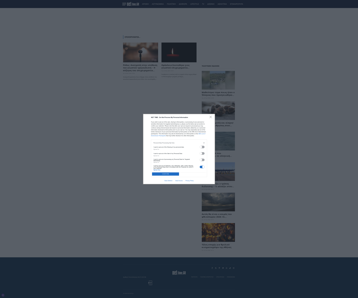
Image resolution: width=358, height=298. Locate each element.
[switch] (202, 147)
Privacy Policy (190, 180)
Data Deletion (168, 180)
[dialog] (179, 149)
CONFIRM (165, 174)
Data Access (179, 180)
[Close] (211, 117)
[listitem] (179, 143)
